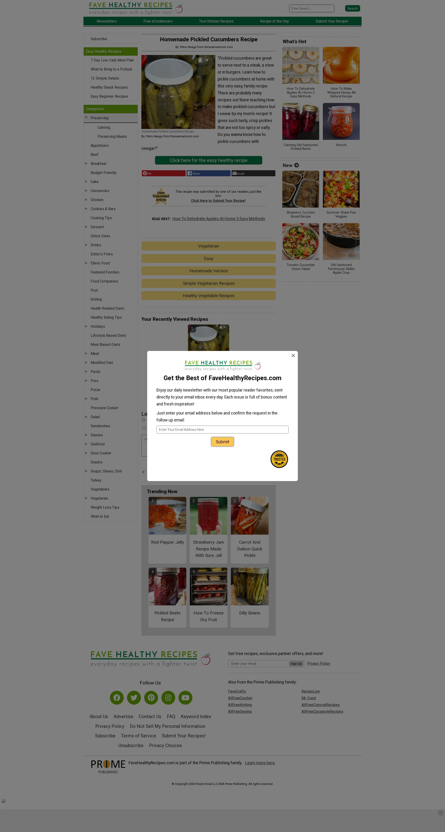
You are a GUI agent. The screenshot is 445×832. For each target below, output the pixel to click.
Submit (222, 441)
